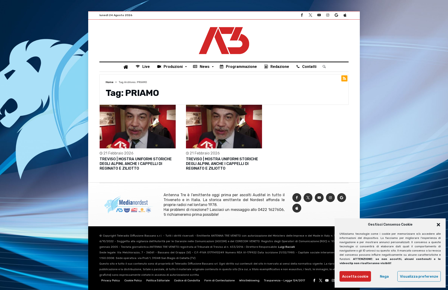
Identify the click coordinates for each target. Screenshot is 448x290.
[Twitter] (310, 15)
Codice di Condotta (187, 280)
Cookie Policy (133, 280)
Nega (384, 276)
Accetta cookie (355, 276)
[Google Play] (336, 15)
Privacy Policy (110, 280)
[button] (438, 224)
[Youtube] (319, 15)
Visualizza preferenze (419, 276)
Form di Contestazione (219, 280)
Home (109, 82)
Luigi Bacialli (286, 246)
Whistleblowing (249, 280)
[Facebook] (301, 15)
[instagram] (327, 15)
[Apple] (345, 15)
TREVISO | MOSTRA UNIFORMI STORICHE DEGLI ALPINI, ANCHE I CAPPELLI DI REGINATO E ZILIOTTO (136, 164)
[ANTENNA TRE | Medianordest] (224, 26)
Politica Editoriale (158, 280)
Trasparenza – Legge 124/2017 (284, 280)
